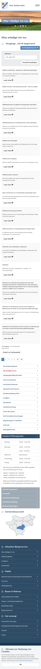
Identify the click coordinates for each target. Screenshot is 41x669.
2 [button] (18, 25)
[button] (20, 436)
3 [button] (20, 25)
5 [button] (26, 25)
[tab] (20, 436)
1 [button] (15, 25)
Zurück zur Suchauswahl (11, 352)
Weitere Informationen (26, 661)
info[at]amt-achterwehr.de (17, 477)
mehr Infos (8, 80)
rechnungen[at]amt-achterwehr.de (22, 483)
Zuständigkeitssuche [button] (29, 48)
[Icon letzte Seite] (21, 359)
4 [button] (23, 25)
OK (20, 664)
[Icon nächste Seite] (18, 359)
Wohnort (8, 54)
